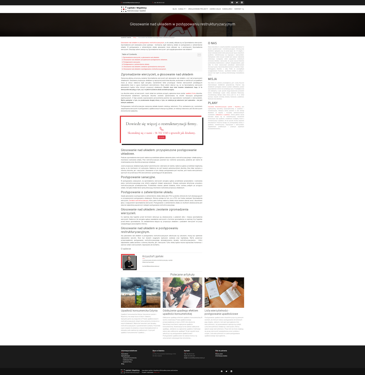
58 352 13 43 (190, 354)
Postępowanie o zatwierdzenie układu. (136, 64)
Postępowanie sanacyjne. (131, 62)
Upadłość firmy (127, 362)
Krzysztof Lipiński (152, 256)
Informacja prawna (221, 356)
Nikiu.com (157, 372)
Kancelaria (124, 354)
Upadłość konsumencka (129, 358)
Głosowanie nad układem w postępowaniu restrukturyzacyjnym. (144, 69)
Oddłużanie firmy (128, 360)
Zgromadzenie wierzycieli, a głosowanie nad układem (141, 57)
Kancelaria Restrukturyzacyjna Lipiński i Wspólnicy (225, 107)
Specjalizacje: (125, 356)
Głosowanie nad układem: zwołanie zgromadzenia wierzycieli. (144, 67)
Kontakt (161, 137)
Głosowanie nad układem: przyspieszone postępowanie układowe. (145, 60)
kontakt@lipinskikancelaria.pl (131, 3)
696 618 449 (191, 356)
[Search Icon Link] (243, 9)
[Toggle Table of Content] (198, 54)
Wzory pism (219, 354)
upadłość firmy (191, 93)
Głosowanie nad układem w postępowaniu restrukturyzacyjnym (142, 43)
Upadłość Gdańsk (126, 37)
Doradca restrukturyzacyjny (138, 201)
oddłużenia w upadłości (222, 115)
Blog (134, 37)
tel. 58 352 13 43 (159, 3)
